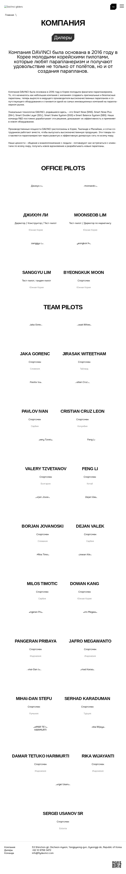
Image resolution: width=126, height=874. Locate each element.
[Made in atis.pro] (117, 867)
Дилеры (63, 38)
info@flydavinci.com (42, 853)
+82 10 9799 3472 (41, 850)
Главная (9, 14)
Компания (9, 847)
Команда (9, 853)
